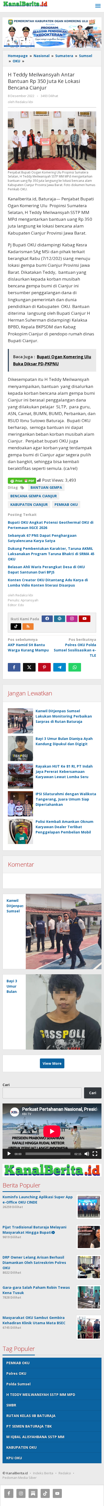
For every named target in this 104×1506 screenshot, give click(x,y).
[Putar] (9, 1153)
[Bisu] (86, 1153)
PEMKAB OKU (66, 504)
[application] (52, 1131)
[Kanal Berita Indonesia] (25, 3)
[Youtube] (84, 618)
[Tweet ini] (29, 667)
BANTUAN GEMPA (46, 487)
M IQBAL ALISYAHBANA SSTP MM (35, 1436)
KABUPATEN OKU (21, 1447)
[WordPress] (59, 618)
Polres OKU (16, 1373)
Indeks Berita (43, 1473)
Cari (6, 1084)
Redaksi (65, 1473)
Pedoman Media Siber (20, 1477)
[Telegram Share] (59, 667)
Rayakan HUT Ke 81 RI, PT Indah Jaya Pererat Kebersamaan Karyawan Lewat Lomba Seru (64, 771)
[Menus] (97, 6)
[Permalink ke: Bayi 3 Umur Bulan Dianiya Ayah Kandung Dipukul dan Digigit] (20, 748)
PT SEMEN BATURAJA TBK (29, 1426)
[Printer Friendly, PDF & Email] (22, 480)
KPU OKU (14, 1457)
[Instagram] (71, 618)
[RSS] (28, 626)
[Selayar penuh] (94, 1153)
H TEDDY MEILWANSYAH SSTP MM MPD (40, 1394)
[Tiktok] (16, 626)
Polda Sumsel (18, 1384)
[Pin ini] (44, 667)
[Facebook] (47, 618)
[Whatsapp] (74, 667)
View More (52, 1063)
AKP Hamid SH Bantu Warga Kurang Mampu (28, 644)
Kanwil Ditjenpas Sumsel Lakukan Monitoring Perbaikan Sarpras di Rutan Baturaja (64, 716)
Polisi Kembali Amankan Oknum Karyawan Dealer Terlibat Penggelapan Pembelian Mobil (64, 826)
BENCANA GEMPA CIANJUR (33, 496)
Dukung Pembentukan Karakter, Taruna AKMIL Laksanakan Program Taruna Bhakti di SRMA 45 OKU (51, 553)
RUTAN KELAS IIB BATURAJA (31, 1415)
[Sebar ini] (14, 667)
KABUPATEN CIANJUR (29, 504)
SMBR (11, 1405)
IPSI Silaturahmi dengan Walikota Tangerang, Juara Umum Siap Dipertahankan (66, 799)
